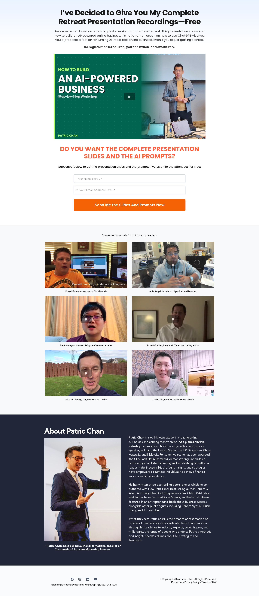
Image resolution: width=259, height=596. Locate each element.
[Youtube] (95, 579)
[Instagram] (80, 579)
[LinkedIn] (88, 579)
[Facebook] (72, 579)
